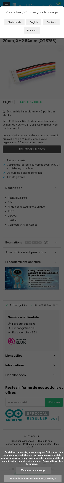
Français (32, 30)
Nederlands (14, 22)
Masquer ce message (33, 470)
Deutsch (51, 22)
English (34, 22)
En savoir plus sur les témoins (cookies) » (33, 478)
